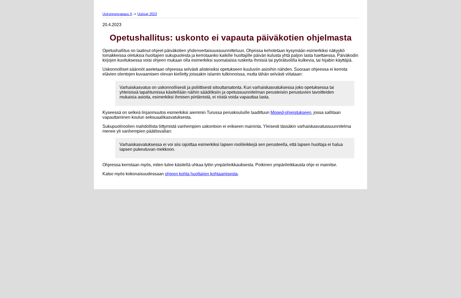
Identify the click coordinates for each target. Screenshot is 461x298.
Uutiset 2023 (147, 14)
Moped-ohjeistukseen (291, 112)
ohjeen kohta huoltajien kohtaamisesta (201, 174)
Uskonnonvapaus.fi (117, 14)
